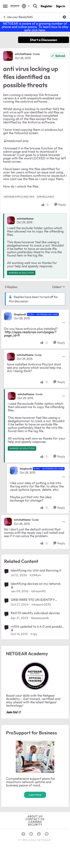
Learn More (35, 794)
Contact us (35, 819)
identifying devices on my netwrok (36, 583)
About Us (35, 816)
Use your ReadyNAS (20, 17)
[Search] (35, 6)
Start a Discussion (43, 40)
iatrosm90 (38, 591)
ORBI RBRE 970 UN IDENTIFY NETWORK (33, 600)
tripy (34, 633)
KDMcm (35, 575)
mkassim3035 (41, 604)
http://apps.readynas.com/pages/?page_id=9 (30, 333)
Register (46, 6)
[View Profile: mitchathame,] (11, 220)
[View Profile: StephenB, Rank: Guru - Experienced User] (8, 316)
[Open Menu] (64, 17)
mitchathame (23, 54)
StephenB (20, 314)
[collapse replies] (35, 311)
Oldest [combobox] (58, 286)
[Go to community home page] (15, 6)
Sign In (60, 6)
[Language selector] (26, 6)
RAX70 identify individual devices (35, 613)
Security (35, 824)
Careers (35, 822)
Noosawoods (40, 617)
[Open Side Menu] (5, 6)
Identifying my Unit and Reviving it (36, 570)
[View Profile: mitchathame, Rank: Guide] (8, 56)
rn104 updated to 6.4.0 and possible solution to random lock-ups (37, 626)
